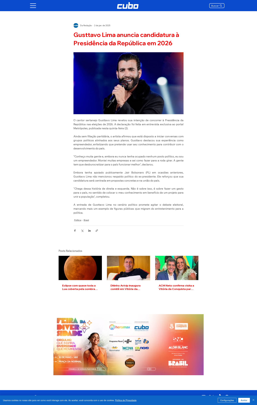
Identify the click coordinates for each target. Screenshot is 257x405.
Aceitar (244, 400)
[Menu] (33, 6)
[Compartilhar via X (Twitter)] (82, 230)
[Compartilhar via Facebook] (74, 230)
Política (77, 220)
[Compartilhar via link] (96, 230)
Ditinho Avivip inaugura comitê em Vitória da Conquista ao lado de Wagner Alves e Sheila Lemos (126, 287)
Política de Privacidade (126, 400)
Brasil (86, 220)
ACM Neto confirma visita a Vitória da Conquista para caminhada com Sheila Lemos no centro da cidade (176, 287)
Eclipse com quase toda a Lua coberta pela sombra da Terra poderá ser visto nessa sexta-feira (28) (79, 287)
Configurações (227, 400)
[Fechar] (253, 400)
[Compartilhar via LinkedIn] (89, 230)
